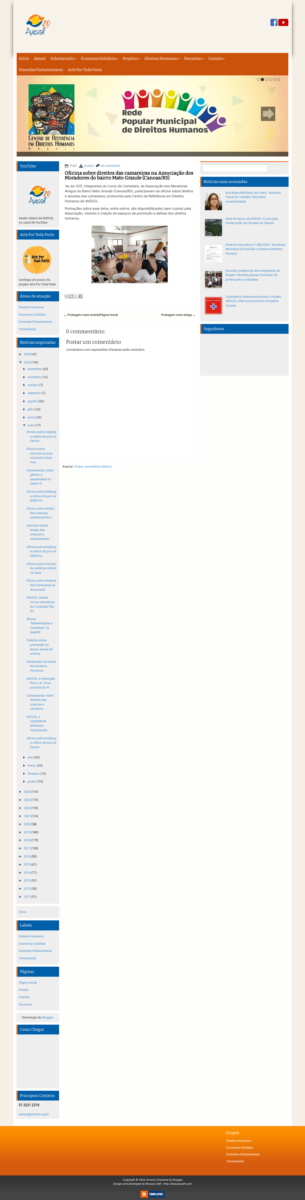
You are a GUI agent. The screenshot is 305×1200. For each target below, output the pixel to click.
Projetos (130, 58)
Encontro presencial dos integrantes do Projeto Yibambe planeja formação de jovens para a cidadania (253, 275)
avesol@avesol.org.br (34, 1114)
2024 (27, 791)
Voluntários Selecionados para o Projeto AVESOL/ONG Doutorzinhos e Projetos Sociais (253, 301)
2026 (27, 354)
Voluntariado (62, 58)
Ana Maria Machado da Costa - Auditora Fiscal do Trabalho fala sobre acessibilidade (253, 197)
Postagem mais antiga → (178, 315)
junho (32, 417)
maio (31, 425)
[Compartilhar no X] (76, 296)
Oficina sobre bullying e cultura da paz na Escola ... (41, 436)
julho (31, 409)
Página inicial (109, 315)
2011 (27, 896)
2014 (27, 872)
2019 (27, 832)
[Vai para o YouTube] (283, 22)
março (32, 765)
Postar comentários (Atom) (93, 466)
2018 (27, 840)
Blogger (47, 1017)
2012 (27, 888)
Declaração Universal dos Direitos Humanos (41, 666)
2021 (27, 816)
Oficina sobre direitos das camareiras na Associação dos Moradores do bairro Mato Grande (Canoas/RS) (129, 175)
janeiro (33, 781)
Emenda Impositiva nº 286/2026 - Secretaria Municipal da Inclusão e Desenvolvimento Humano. (255, 249)
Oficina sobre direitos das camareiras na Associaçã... (41, 585)
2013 (27, 880)
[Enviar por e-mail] (67, 296)
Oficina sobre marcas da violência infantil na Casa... (41, 568)
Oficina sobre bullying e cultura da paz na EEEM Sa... (41, 551)
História (24, 997)
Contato (215, 58)
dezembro (35, 369)
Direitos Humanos (161, 58)
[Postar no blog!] (71, 296)
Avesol (40, 58)
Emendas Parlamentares (41, 70)
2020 (27, 824)
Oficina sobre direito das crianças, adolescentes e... (40, 513)
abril (31, 757)
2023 (27, 800)
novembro (35, 377)
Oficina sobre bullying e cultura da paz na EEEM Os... (41, 496)
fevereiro (34, 773)
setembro (35, 393)
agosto (33, 401)
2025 (27, 362)
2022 (27, 808)
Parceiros (192, 58)
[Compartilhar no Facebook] (80, 296)
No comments (110, 165)
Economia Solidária (98, 58)
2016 (27, 856)
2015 (27, 864)
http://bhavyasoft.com (177, 1183)
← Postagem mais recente (82, 315)
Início (24, 58)
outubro (33, 385)
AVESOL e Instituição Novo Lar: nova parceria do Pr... (40, 683)
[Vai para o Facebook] (274, 22)
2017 (27, 848)
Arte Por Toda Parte (85, 70)
